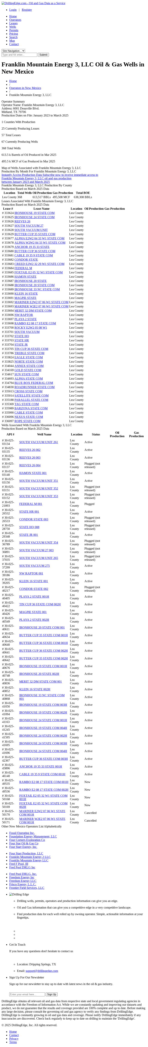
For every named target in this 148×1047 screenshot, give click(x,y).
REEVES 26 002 (29, 449)
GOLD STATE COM (27, 370)
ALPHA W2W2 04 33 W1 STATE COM (39, 242)
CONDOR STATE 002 (33, 589)
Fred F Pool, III (18, 863)
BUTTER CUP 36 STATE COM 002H (43, 650)
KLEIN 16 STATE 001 (33, 581)
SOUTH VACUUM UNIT (31, 230)
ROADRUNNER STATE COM (34, 387)
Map (12, 40)
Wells (12, 26)
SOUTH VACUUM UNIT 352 (38, 488)
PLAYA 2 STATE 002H (34, 619)
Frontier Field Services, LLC (26, 887)
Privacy (13, 1038)
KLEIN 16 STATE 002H (34, 689)
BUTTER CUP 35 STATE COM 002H (43, 658)
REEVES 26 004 (29, 465)
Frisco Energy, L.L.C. (22, 884)
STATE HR (21, 340)
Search (13, 37)
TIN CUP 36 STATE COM (31, 348)
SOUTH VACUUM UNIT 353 (38, 496)
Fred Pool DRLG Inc (22, 867)
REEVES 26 (22, 221)
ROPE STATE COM (27, 421)
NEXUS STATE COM (28, 416)
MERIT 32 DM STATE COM (33, 310)
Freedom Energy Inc (21, 877)
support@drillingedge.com (42, 970)
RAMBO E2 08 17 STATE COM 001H (43, 782)
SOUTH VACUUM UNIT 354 (38, 542)
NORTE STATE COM (28, 361)
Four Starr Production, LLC (26, 853)
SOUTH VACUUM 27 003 (36, 550)
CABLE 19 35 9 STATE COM (33, 255)
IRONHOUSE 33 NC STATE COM (37, 289)
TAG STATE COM (26, 404)
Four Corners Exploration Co (27, 840)
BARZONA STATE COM (31, 408)
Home (13, 16)
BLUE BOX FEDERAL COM (33, 382)
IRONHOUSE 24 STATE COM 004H (43, 751)
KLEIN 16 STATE (26, 293)
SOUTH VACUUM (27, 331)
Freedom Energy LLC (22, 880)
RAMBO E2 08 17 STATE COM (35, 323)
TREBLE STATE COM (29, 353)
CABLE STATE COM (28, 412)
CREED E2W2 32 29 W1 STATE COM (39, 264)
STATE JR (21, 344)
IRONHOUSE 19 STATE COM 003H (43, 704)
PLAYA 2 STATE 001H (34, 596)
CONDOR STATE (26, 259)
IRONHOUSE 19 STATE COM (34, 213)
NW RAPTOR (23, 314)
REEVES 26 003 (29, 457)
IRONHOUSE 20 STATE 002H (39, 673)
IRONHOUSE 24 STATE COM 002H (43, 735)
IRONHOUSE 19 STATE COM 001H (43, 666)
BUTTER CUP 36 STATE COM (34, 251)
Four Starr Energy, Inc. (23, 846)
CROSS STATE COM (28, 391)
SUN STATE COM (26, 374)
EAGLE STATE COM (28, 357)
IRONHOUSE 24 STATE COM (34, 217)
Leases (13, 23)
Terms (13, 1042)
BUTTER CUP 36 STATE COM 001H (43, 643)
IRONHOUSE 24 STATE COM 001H (43, 720)
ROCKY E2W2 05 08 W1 (30, 327)
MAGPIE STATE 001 (33, 612)
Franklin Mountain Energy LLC (28, 860)
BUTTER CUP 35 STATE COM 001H (43, 635)
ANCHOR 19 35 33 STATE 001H (40, 766)
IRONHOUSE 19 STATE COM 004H (43, 728)
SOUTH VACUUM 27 (28, 225)
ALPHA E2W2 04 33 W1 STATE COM (39, 238)
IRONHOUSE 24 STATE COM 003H (43, 743)
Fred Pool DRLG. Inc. (23, 874)
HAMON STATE (25, 276)
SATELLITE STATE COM (31, 395)
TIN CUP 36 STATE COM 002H (40, 604)
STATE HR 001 (29, 511)
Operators (15, 19)
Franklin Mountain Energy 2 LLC (30, 857)
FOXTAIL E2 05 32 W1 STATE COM (38, 272)
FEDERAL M (23, 268)
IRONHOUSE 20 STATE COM (34, 285)
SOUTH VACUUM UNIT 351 (38, 480)
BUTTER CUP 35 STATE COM (34, 234)
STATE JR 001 (28, 534)
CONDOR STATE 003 (33, 519)
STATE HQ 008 (29, 527)
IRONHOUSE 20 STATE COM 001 (42, 627)
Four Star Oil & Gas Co (23, 843)
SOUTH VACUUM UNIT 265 (38, 558)
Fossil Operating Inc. (22, 833)
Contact (14, 44)
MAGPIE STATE (25, 298)
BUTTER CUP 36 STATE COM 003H (43, 758)
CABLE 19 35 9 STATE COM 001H (42, 774)
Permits (13, 30)
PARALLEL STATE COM (31, 399)
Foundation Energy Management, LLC (33, 836)
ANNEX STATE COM (29, 365)
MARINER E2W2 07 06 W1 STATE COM (41, 302)
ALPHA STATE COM (28, 378)
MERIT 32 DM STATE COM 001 (40, 681)
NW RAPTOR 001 (31, 573)
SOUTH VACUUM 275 (34, 565)
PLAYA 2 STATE (25, 319)
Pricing (13, 33)
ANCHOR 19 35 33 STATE (32, 247)
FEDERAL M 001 (30, 504)
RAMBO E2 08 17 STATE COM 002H (43, 789)
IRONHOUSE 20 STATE (30, 281)
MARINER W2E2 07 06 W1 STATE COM (41, 306)
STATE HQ (21, 336)
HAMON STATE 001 (33, 473)
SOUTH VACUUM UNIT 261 (38, 442)
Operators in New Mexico (25, 88)
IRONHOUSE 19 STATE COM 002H (43, 712)
